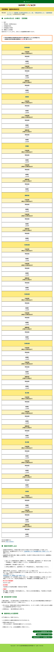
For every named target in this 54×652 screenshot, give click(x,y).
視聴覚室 (27, 195)
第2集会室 (27, 245)
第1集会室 (27, 47)
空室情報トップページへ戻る (43, 634)
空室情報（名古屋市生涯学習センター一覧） (24, 12)
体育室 (27, 491)
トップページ (10, 12)
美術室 (27, 97)
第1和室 (27, 393)
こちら (22, 39)
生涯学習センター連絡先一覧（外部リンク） (14, 575)
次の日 (11, 541)
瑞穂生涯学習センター (40, 12)
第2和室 (27, 442)
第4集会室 (27, 343)
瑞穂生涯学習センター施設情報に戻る (41, 637)
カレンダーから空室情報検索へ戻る (42, 631)
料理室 (27, 146)
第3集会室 (27, 294)
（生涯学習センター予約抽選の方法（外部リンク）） (36, 551)
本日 (7, 541)
